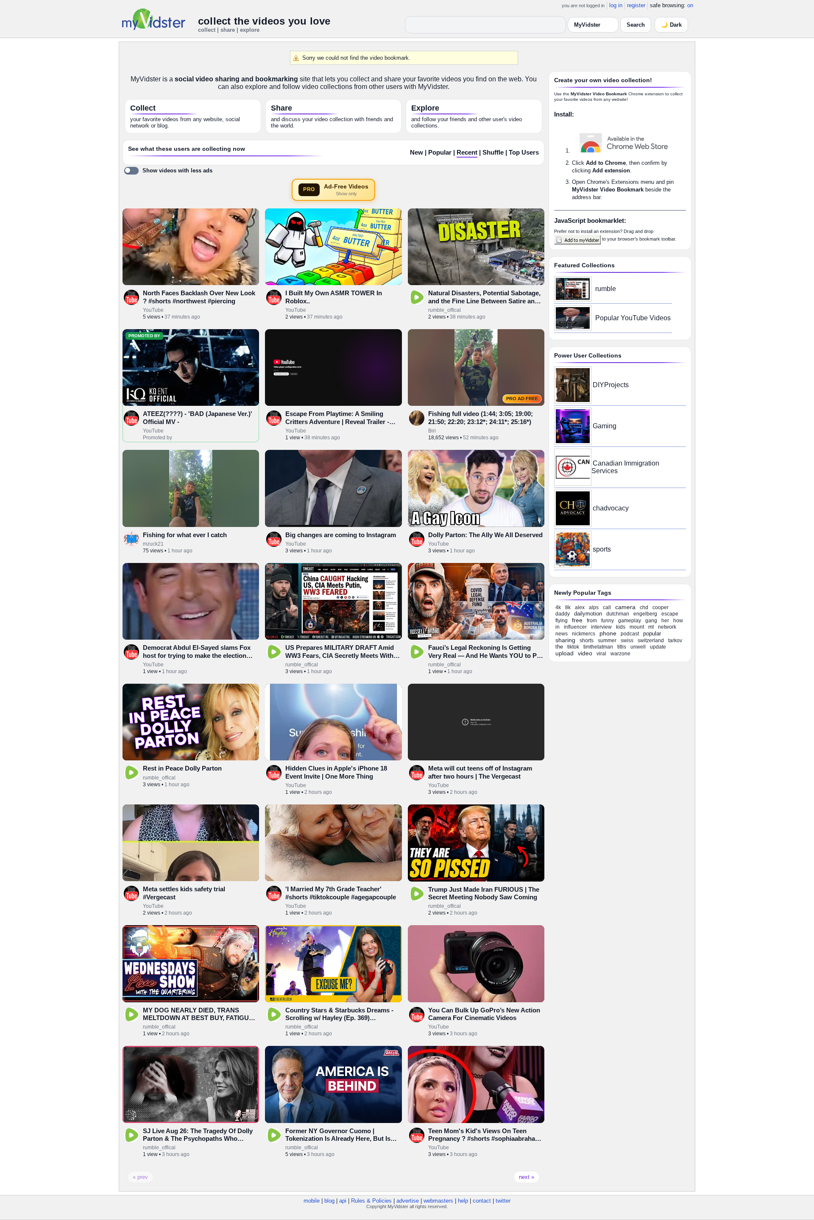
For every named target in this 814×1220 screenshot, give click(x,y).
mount (637, 627)
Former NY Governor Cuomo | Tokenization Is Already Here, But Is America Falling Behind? (337, 1138)
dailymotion (588, 613)
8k (568, 607)
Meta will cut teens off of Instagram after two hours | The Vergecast (480, 772)
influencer (575, 627)
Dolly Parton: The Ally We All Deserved (485, 534)
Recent (467, 152)
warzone (620, 654)
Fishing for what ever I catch (185, 534)
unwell (638, 647)
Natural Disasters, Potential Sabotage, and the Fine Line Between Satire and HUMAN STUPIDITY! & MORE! (484, 300)
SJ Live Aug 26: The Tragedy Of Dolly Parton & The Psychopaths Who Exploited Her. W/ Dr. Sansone (198, 1138)
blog (329, 1201)
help (463, 1201)
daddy (562, 614)
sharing (565, 640)
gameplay (629, 621)
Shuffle (493, 152)
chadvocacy (611, 508)
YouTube (153, 310)
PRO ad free (522, 398)
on (690, 5)
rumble (605, 288)
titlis (621, 647)
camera (625, 607)
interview (601, 627)
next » (526, 1177)
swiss (627, 640)
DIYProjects (611, 384)
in (557, 627)
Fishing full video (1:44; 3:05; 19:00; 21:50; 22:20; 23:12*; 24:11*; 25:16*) (480, 417)
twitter (503, 1201)
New (416, 152)
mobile (312, 1201)
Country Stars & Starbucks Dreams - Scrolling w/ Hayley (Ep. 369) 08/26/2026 (339, 1017)
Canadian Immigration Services (625, 467)
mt (651, 627)
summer (607, 640)
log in (615, 5)
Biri (432, 431)
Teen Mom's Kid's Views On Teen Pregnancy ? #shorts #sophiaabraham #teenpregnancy (484, 1138)
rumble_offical (444, 310)
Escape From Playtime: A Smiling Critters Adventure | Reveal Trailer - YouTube (337, 421)
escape (669, 614)
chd (644, 607)
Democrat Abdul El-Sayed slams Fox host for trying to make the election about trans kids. (197, 655)
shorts (587, 640)
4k (558, 607)
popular (652, 633)
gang (651, 621)
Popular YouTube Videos (633, 318)
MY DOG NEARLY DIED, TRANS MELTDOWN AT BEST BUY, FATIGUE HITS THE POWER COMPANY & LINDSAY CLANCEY (198, 1021)
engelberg (645, 614)
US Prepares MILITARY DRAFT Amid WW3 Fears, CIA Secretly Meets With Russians (339, 655)
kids (620, 627)
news (561, 634)
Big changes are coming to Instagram (340, 534)
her (665, 621)
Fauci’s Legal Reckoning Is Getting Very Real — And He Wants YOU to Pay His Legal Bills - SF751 (486, 655)
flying (561, 621)
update (658, 647)
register (636, 5)
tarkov (675, 640)
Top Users (524, 152)
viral (601, 654)
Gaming (604, 426)
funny (607, 621)
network (667, 627)
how (678, 621)
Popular (440, 152)
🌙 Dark (671, 25)
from (592, 621)
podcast (630, 634)
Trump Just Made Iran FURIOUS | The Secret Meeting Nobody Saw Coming (483, 893)
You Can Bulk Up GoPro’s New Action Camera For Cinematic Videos (484, 1013)
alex (580, 607)
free (577, 620)
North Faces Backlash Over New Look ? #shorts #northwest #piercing (199, 296)
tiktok (573, 647)
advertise (407, 1201)
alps (594, 607)
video (585, 653)
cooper (660, 607)
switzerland (651, 640)
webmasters (438, 1201)
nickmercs (583, 634)
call (607, 607)
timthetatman (598, 647)
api (342, 1201)
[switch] (168, 170)
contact (482, 1201)
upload (564, 653)
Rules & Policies (371, 1201)
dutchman (617, 614)
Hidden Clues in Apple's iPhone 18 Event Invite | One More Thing (336, 772)
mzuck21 (153, 544)
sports (602, 549)
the (559, 646)
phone (607, 633)
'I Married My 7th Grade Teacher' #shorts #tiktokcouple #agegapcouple (340, 892)
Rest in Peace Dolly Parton (182, 768)
